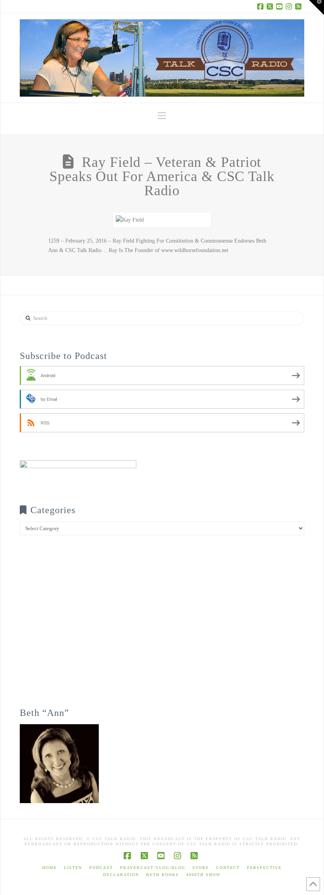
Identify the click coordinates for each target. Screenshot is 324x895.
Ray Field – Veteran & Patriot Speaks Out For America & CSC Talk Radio (162, 176)
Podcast (101, 867)
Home (49, 867)
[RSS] (299, 6)
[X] (271, 6)
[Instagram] (290, 6)
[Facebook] (261, 6)
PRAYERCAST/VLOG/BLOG (152, 867)
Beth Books (162, 875)
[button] (162, 116)
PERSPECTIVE (264, 867)
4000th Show (203, 875)
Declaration (121, 875)
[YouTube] (280, 6)
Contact (228, 867)
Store (200, 867)
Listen (73, 867)
